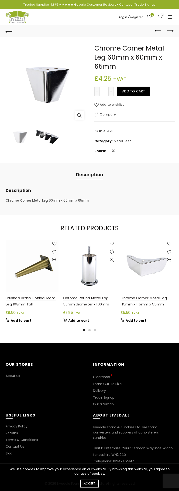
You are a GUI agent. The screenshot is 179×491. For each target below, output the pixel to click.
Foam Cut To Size (107, 384)
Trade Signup (145, 4)
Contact (125, 4)
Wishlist (152, 15)
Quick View (54, 260)
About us (13, 375)
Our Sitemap (103, 404)
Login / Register (131, 17)
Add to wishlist (112, 104)
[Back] (9, 31)
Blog (9, 453)
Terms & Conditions (22, 439)
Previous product (158, 31)
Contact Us (15, 446)
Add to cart (133, 91)
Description (89, 174)
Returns (12, 433)
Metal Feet (122, 141)
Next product (170, 31)
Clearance (101, 377)
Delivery (99, 390)
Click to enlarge (79, 115)
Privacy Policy (17, 426)
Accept (89, 483)
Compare (108, 114)
